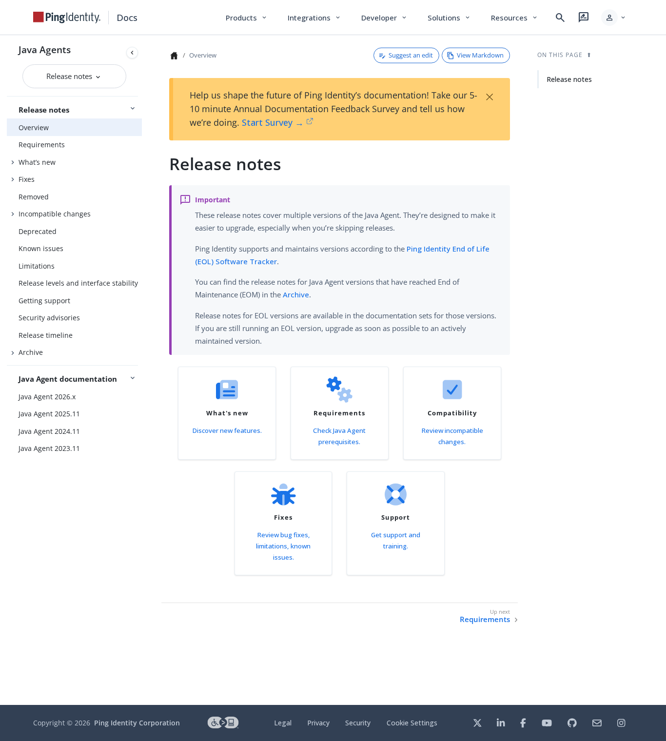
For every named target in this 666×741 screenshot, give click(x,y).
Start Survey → (273, 122)
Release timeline (46, 335)
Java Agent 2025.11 (49, 413)
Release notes (70, 76)
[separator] (141, 370)
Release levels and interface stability (78, 283)
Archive (31, 352)
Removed (34, 196)
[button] (614, 17)
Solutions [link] (449, 17)
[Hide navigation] (132, 52)
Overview (34, 127)
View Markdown (480, 55)
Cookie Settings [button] (412, 722)
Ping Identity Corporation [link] (137, 722)
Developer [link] (384, 17)
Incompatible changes (55, 213)
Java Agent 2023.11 (49, 448)
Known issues (41, 248)
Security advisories (49, 317)
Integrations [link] (315, 17)
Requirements (42, 144)
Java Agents (45, 49)
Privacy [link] (318, 722)
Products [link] (247, 17)
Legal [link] (283, 722)
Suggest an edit (411, 55)
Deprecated (38, 231)
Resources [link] (515, 17)
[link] (66, 17)
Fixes (27, 179)
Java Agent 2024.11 (49, 431)
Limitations (37, 266)
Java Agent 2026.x (47, 396)
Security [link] (358, 722)
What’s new (37, 162)
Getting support (44, 300)
